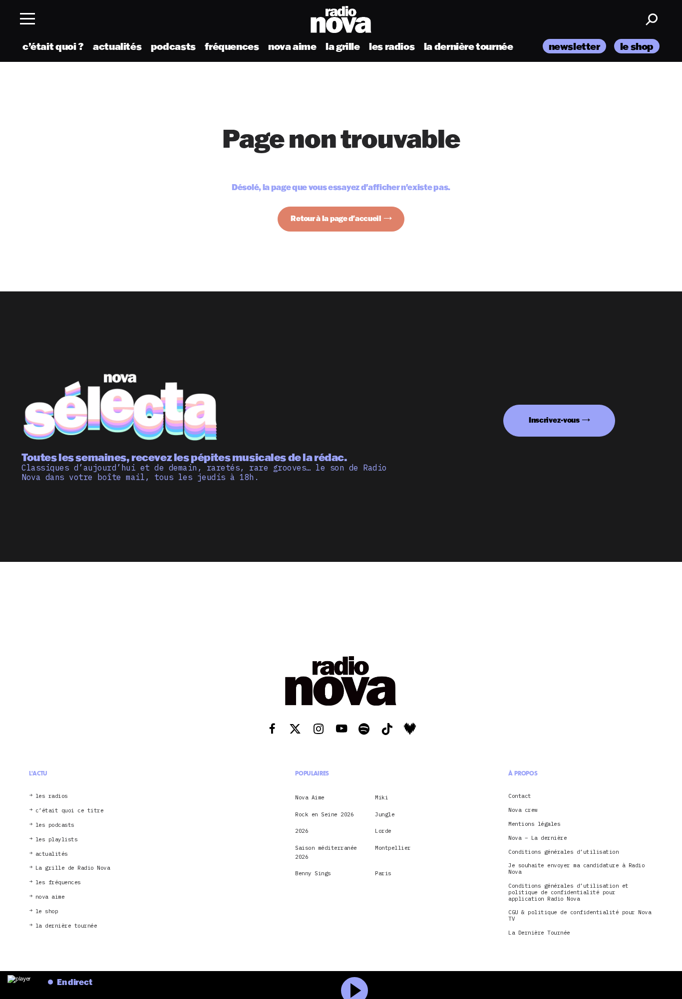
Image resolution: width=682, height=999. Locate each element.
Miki (381, 797)
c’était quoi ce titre (69, 810)
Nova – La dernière (537, 838)
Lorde (383, 830)
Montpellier (393, 847)
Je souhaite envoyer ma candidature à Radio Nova (576, 868)
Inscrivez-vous (554, 420)
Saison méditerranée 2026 (326, 852)
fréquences (232, 46)
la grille (343, 46)
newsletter (574, 46)
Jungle (384, 814)
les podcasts (54, 825)
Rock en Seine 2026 (324, 814)
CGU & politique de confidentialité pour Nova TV (579, 915)
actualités (117, 46)
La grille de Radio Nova (72, 868)
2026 (301, 830)
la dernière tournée (468, 46)
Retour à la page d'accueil (336, 218)
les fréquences (58, 882)
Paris (383, 873)
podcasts (173, 46)
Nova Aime (310, 797)
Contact (519, 796)
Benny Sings (313, 873)
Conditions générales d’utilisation (563, 852)
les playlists (56, 839)
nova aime (292, 46)
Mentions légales (534, 824)
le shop (637, 46)
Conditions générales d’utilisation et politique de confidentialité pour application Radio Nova (568, 892)
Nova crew (523, 810)
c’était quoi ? (53, 46)
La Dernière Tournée (539, 933)
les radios (391, 46)
